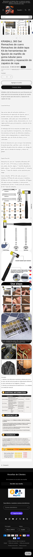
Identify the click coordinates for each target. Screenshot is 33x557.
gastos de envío (15, 69)
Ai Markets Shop (15, 541)
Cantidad (3, 73)
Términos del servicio (13, 545)
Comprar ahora (16, 87)
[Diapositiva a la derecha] (20, 38)
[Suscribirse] (27, 507)
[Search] (30, 17)
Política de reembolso (13, 543)
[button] (3, 10)
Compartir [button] (5, 465)
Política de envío (23, 545)
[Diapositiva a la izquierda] (13, 38)
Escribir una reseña (16, 483)
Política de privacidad (24, 543)
